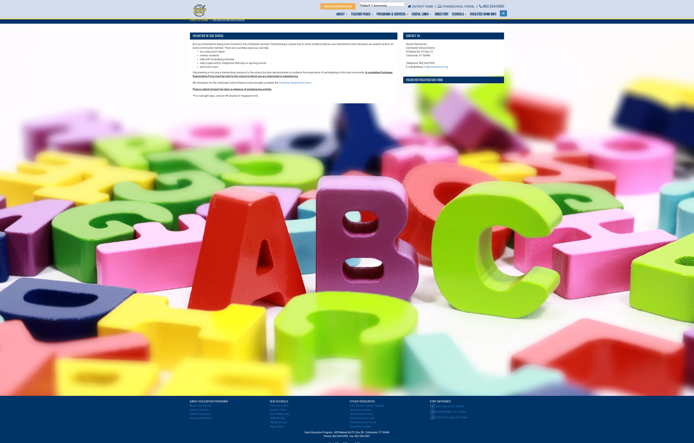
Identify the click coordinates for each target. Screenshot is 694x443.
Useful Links (420, 14)
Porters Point (278, 409)
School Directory (200, 414)
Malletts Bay (277, 418)
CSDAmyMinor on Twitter (450, 411)
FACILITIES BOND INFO (483, 14)
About (341, 14)
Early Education (279, 405)
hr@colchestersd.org (436, 66)
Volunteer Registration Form (295, 82)
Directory (441, 14)
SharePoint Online (360, 426)
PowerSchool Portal (458, 6)
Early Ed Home (199, 20)
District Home (422, 6)
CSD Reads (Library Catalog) (367, 405)
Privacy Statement (201, 418)
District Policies (199, 409)
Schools (458, 14)
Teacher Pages (361, 14)
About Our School (200, 405)
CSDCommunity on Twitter (451, 417)
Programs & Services (391, 14)
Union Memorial (279, 414)
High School (277, 426)
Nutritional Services (361, 414)
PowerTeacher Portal (363, 422)
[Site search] (503, 13)
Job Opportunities (360, 409)
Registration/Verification (338, 6)
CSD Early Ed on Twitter (449, 406)
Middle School (278, 422)
